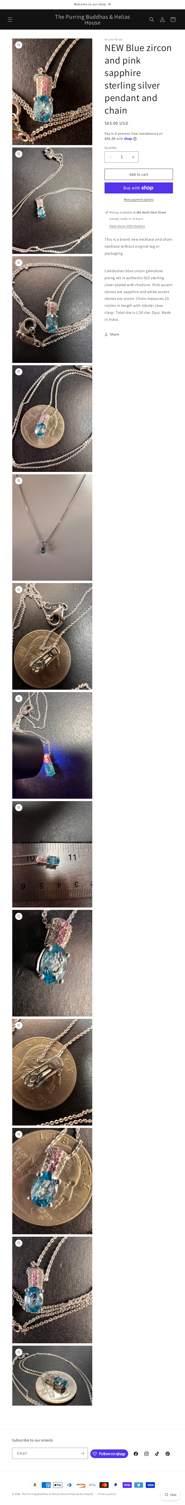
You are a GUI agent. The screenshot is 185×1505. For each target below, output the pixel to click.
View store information (127, 226)
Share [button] (114, 334)
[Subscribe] (82, 1453)
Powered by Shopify (81, 1494)
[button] (10, 19)
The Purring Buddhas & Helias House (45, 1494)
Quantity (111, 148)
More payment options (139, 199)
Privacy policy (107, 1494)
